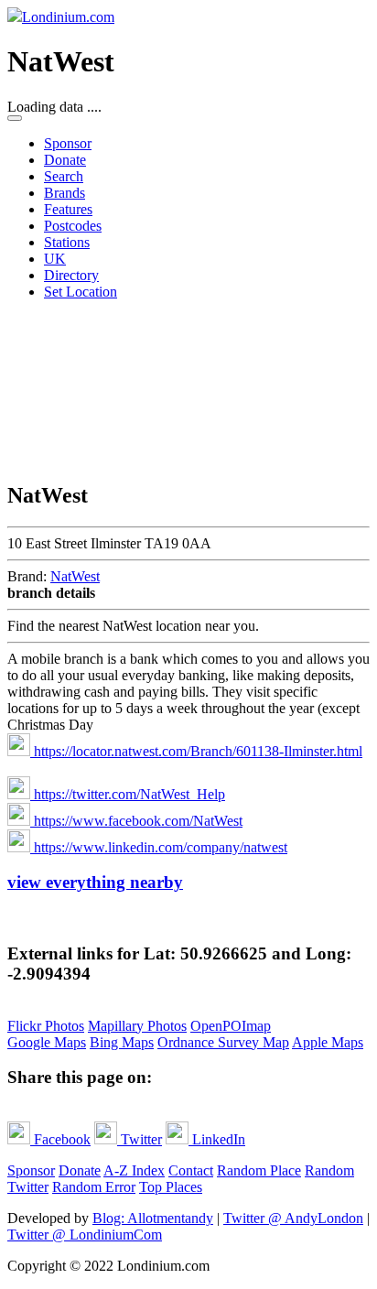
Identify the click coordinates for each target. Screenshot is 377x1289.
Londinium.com (68, 17)
